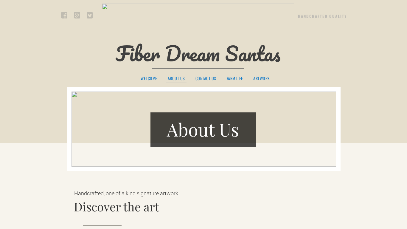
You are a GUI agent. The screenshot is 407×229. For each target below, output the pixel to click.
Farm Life (235, 78)
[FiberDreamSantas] (89, 16)
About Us (176, 78)
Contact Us (205, 78)
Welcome (149, 78)
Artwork (261, 78)
